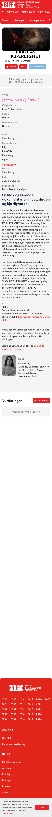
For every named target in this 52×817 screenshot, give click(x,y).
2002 (4, 709)
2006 (13, 704)
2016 (30, 704)
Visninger (19, 20)
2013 (22, 714)
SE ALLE (8, 164)
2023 (39, 714)
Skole (5, 792)
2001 (4, 704)
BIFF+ (33, 100)
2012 (22, 709)
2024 (39, 719)
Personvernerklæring (13, 744)
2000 (5, 699)
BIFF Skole (28, 12)
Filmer (5, 20)
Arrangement (36, 20)
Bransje (6, 780)
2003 (4, 714)
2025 (48, 699)
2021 (38, 704)
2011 (22, 704)
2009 (13, 719)
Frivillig (6, 774)
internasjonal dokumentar (18, 46)
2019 (30, 719)
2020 (39, 699)
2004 (4, 719)
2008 (13, 714)
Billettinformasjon (12, 762)
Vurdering (42, 400)
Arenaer (6, 768)
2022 (39, 709)
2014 (22, 719)
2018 (30, 714)
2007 (13, 709)
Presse (6, 786)
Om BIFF (7, 738)
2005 (13, 699)
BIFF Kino (12, 12)
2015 (30, 699)
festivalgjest (13, 100)
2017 (30, 709)
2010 (22, 699)
